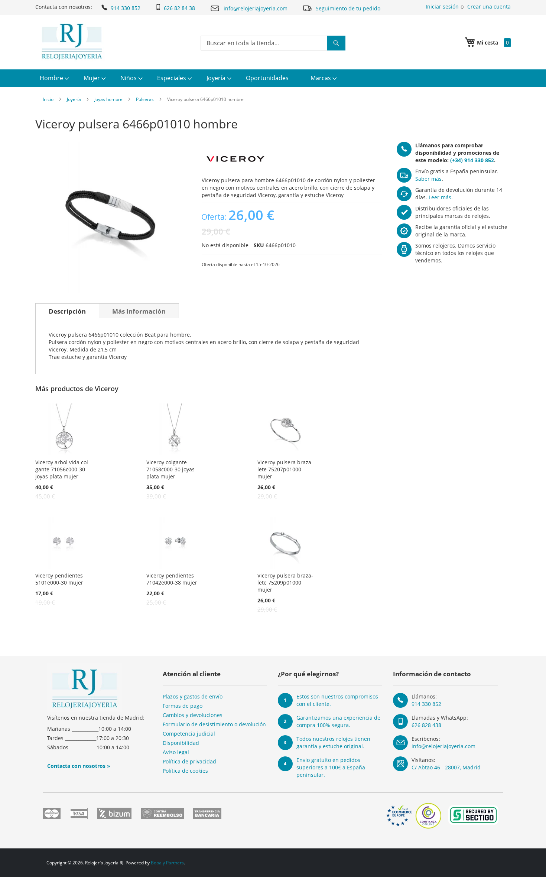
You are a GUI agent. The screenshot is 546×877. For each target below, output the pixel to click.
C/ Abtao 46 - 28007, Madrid (446, 767)
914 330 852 (125, 8)
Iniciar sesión (442, 6)
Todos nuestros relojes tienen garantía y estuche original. (333, 742)
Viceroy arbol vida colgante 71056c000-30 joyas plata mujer (62, 469)
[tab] (67, 310)
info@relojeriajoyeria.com (255, 8)
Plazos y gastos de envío (192, 696)
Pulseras (145, 99)
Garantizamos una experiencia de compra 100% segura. (338, 721)
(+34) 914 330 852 (472, 160)
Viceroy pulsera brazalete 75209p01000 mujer (285, 582)
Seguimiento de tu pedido (348, 8)
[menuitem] (53, 78)
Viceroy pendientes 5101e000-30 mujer (59, 579)
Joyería (74, 99)
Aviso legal (176, 752)
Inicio (48, 99)
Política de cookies (185, 770)
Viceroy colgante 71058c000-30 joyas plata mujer (170, 469)
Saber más (428, 178)
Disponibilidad (181, 742)
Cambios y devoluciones (192, 715)
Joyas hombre (108, 99)
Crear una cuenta (489, 6)
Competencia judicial (189, 733)
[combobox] (273, 43)
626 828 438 (426, 725)
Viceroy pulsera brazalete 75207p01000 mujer (285, 469)
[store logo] (71, 41)
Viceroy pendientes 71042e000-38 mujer (171, 579)
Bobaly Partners (167, 863)
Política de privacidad (189, 761)
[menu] (273, 78)
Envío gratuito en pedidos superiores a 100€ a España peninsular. (330, 767)
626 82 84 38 (179, 8)
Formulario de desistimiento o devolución (214, 724)
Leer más (440, 197)
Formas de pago (182, 705)
